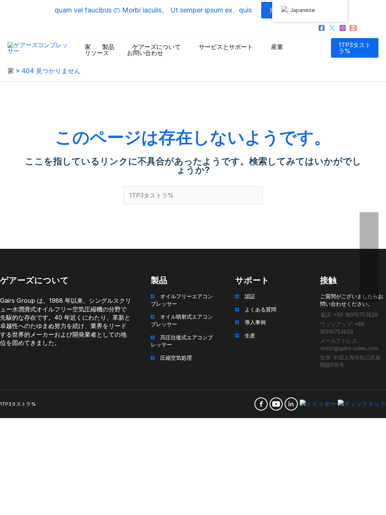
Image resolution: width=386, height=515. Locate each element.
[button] (354, 48)
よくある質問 (260, 309)
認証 (250, 296)
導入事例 (255, 322)
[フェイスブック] (321, 28)
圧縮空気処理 (176, 357)
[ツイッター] (332, 28)
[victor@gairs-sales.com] (353, 28)
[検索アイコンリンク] (375, 29)
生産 (250, 335)
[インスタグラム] (342, 28)
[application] (117, 47)
